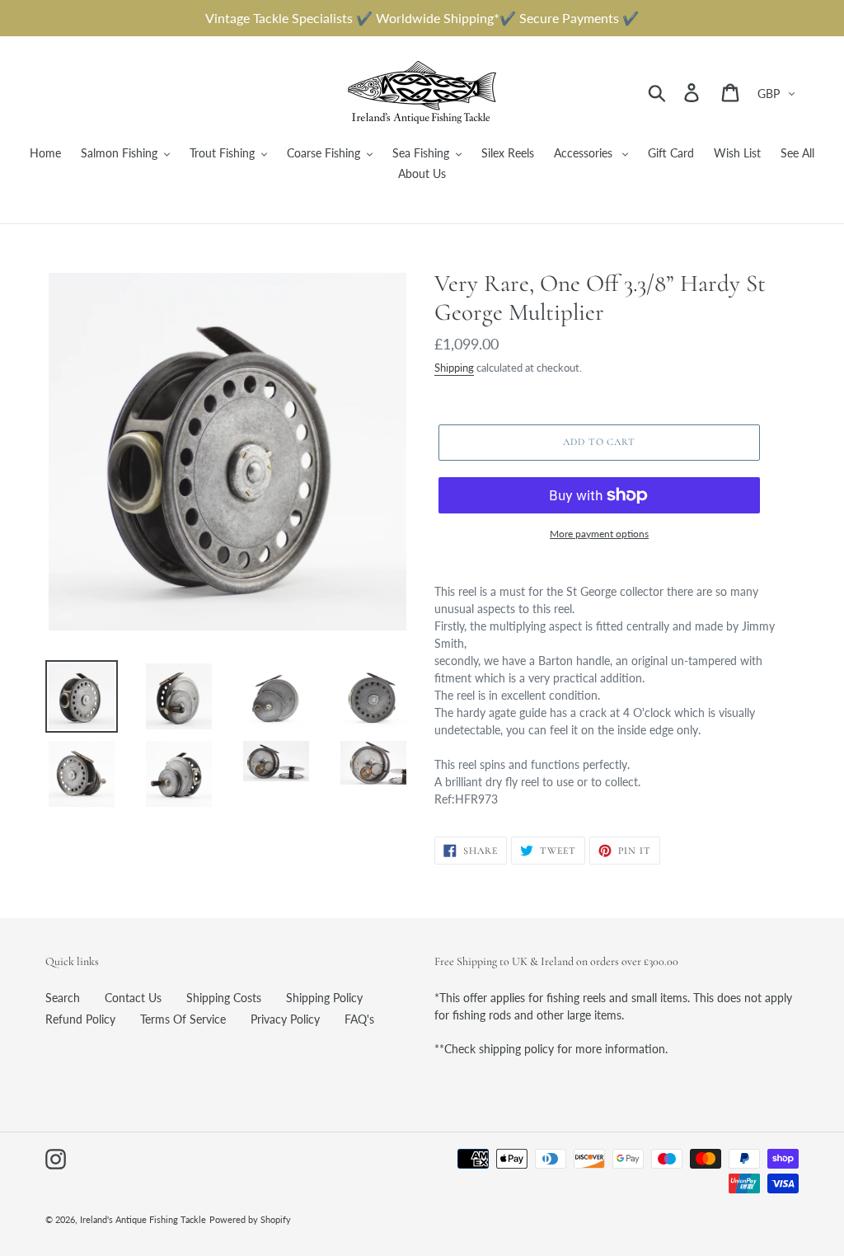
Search (62, 998)
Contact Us (133, 998)
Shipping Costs (223, 998)
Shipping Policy (324, 998)
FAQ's (359, 1019)
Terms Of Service (183, 1019)
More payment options (599, 533)
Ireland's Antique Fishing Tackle (143, 1219)
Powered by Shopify (250, 1219)
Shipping (454, 367)
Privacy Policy (285, 1019)
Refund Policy (80, 1019)
